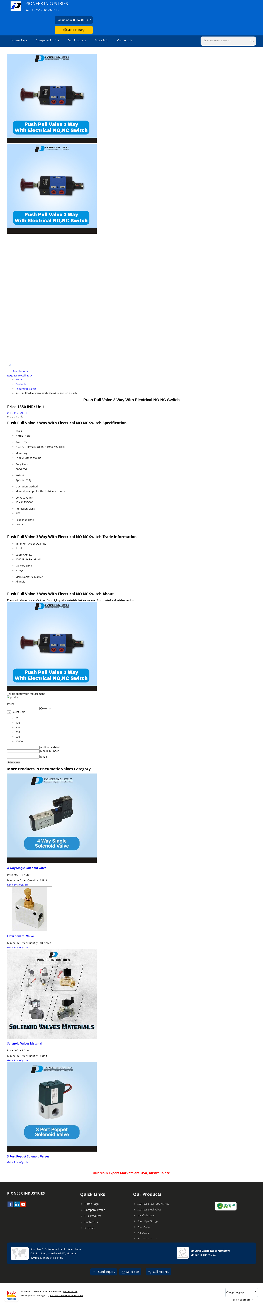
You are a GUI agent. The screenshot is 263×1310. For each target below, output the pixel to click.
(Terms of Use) (70, 1291)
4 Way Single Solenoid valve (26, 868)
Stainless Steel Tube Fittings (153, 1203)
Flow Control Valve (20, 936)
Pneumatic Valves (26, 388)
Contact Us (124, 40)
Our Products (77, 40)
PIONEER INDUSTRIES (46, 6)
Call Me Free (161, 1272)
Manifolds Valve (146, 1215)
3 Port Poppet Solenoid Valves (28, 1156)
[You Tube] (23, 1206)
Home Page (19, 40)
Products (21, 384)
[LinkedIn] (17, 1206)
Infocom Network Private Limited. (66, 1295)
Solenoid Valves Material (24, 1043)
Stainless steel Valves (149, 1209)
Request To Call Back (19, 375)
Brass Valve (143, 1227)
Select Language (241, 1299)
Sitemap (89, 1228)
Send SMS (133, 1272)
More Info (102, 40)
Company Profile (47, 40)
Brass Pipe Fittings (147, 1221)
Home (19, 379)
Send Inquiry (75, 30)
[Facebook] (10, 1206)
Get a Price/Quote (17, 413)
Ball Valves (143, 1233)
